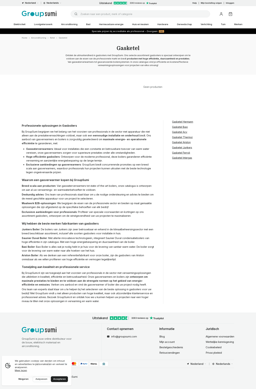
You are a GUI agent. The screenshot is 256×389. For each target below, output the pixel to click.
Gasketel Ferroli (181, 152)
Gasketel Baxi (180, 126)
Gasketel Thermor (182, 137)
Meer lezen (21, 370)
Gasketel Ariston (181, 142)
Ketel (52, 38)
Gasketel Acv (179, 131)
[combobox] (140, 14)
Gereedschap (184, 24)
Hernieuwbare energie (111, 24)
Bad (88, 24)
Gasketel (63, 38)
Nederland (30, 3)
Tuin (223, 24)
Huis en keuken (140, 24)
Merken (238, 24)
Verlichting (206, 24)
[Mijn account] (221, 14)
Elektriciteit (19, 24)
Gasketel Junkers (182, 147)
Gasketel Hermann (182, 121)
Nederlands (52, 3)
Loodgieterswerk (43, 24)
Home (24, 38)
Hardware (162, 24)
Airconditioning (69, 24)
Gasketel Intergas (182, 157)
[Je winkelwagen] (230, 14)
